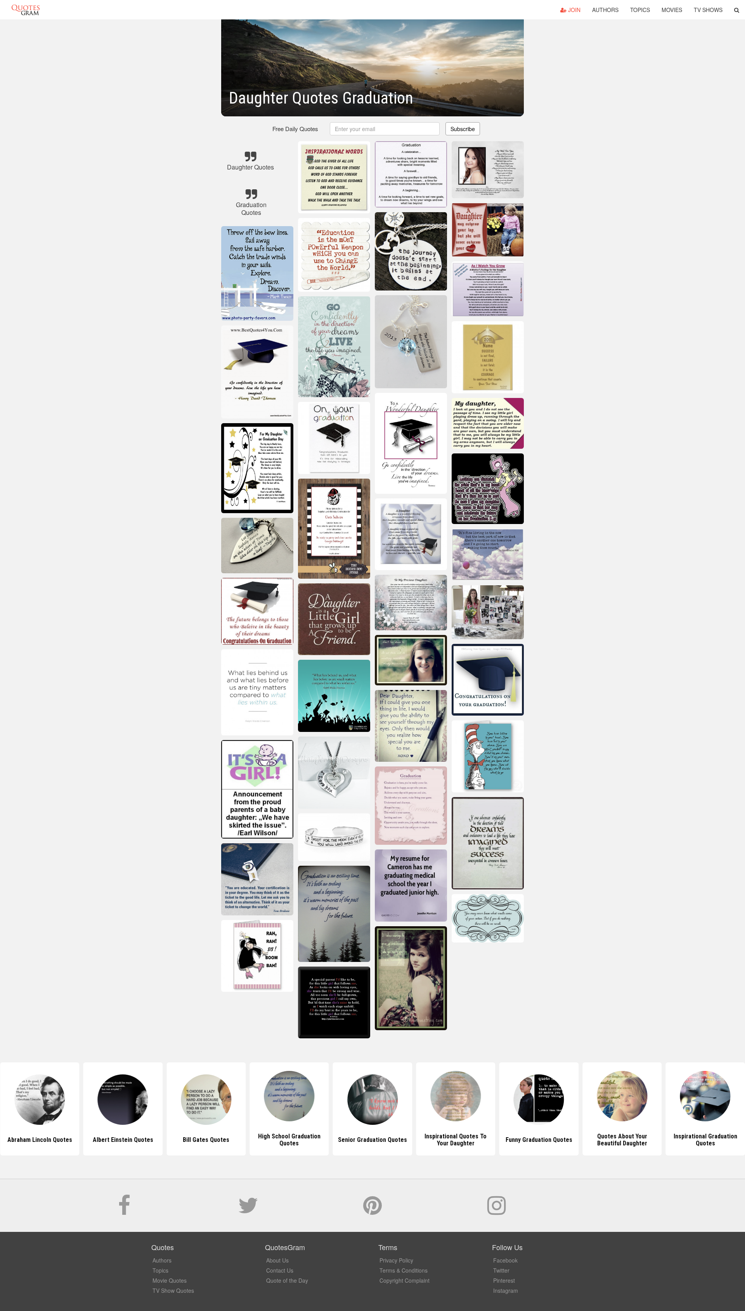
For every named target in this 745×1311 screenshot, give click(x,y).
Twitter (501, 1270)
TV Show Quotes (173, 1290)
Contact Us (279, 1270)
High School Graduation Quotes (206, 1140)
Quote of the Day (287, 1280)
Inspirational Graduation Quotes (622, 1140)
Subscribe (462, 129)
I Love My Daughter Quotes (705, 1140)
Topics (640, 10)
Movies (672, 10)
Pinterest (504, 1280)
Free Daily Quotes (295, 129)
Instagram (505, 1290)
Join (573, 10)
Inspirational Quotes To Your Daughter (372, 1140)
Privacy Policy (396, 1260)
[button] (736, 9)
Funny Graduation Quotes (455, 1139)
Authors (605, 10)
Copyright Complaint (404, 1280)
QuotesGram (26, 9)
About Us (277, 1260)
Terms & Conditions (403, 1270)
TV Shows (708, 10)
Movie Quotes (169, 1280)
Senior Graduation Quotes (289, 1139)
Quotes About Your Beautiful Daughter (539, 1140)
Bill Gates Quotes (123, 1139)
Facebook (505, 1260)
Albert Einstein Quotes (39, 1139)
